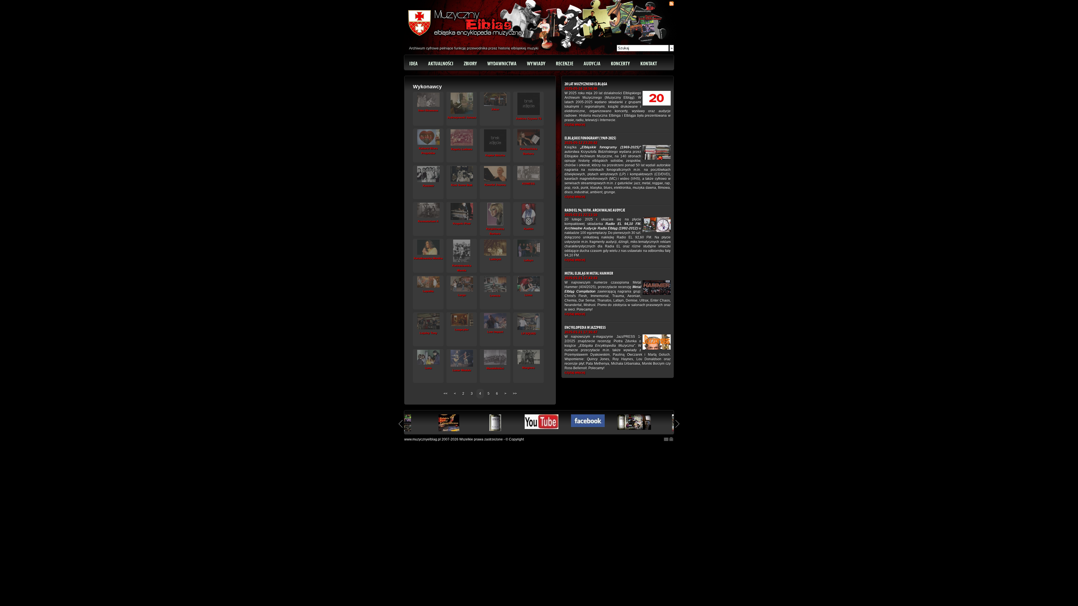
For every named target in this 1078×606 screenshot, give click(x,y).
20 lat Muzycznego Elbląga (586, 84)
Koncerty (620, 63)
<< (446, 394)
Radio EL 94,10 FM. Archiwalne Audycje (595, 210)
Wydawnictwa (502, 63)
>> (515, 394)
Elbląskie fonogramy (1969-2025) (590, 138)
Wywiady (536, 63)
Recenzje (564, 63)
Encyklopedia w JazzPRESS (585, 327)
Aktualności (440, 63)
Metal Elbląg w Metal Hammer (589, 273)
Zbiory (470, 63)
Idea (413, 63)
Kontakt (648, 63)
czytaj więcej (575, 125)
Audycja (592, 63)
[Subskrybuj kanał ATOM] (671, 3)
